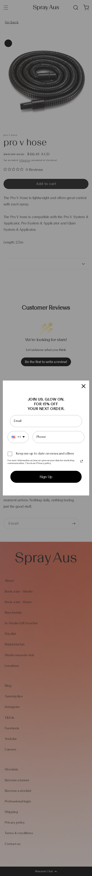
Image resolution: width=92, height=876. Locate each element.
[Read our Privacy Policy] (81, 461)
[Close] (83, 386)
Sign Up (46, 477)
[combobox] (18, 437)
